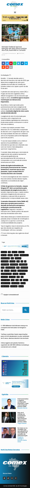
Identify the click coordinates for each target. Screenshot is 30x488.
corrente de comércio (10, 267)
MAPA (18, 277)
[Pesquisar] (25, 310)
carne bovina (18, 258)
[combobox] (11, 310)
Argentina (16, 255)
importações (22, 273)
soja (21, 280)
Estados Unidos (24, 267)
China (18, 261)
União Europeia (14, 286)
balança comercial (24, 255)
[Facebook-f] (15, 478)
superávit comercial (5, 283)
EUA (2, 270)
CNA (22, 261)
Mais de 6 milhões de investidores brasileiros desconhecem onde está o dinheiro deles (22, 417)
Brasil (12, 258)
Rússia (12, 280)
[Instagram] (12, 478)
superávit (26, 280)
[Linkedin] (4, 478)
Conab (2, 267)
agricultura (14, 252)
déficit (18, 267)
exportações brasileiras (6, 273)
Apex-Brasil (3, 255)
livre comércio (12, 277)
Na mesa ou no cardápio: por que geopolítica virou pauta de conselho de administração (23, 431)
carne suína (12, 261)
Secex (17, 280)
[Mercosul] (21, 286)
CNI (25, 261)
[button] (15, 12)
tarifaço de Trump (5, 286)
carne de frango (4, 261)
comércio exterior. (23, 264)
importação (15, 273)
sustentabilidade (15, 283)
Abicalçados (4, 252)
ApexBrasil (10, 255)
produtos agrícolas (5, 280)
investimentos (4, 277)
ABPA (9, 252)
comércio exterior (5, 264)
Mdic (22, 277)
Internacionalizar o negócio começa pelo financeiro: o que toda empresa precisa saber (23, 402)
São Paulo (23, 283)
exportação (6, 270)
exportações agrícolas (22, 270)
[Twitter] (8, 478)
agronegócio (21, 252)
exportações (13, 270)
